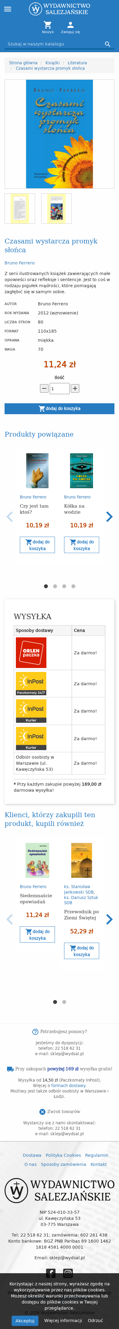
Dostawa (32, 1155)
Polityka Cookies (63, 1155)
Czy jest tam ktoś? (34, 508)
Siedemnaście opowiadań (36, 898)
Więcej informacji (63, 1320)
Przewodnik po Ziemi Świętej (81, 914)
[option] (37, 506)
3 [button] (64, 586)
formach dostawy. (68, 1085)
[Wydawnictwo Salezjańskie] (59, 9)
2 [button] (55, 586)
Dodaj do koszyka (59, 408)
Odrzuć (95, 1320)
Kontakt (99, 1164)
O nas (30, 1164)
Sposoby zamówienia (63, 1164)
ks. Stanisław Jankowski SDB (79, 889)
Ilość (59, 377)
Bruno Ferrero (20, 263)
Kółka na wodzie (74, 508)
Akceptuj (25, 1320)
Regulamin (96, 1155)
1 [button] (46, 586)
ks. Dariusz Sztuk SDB (81, 900)
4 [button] (73, 586)
